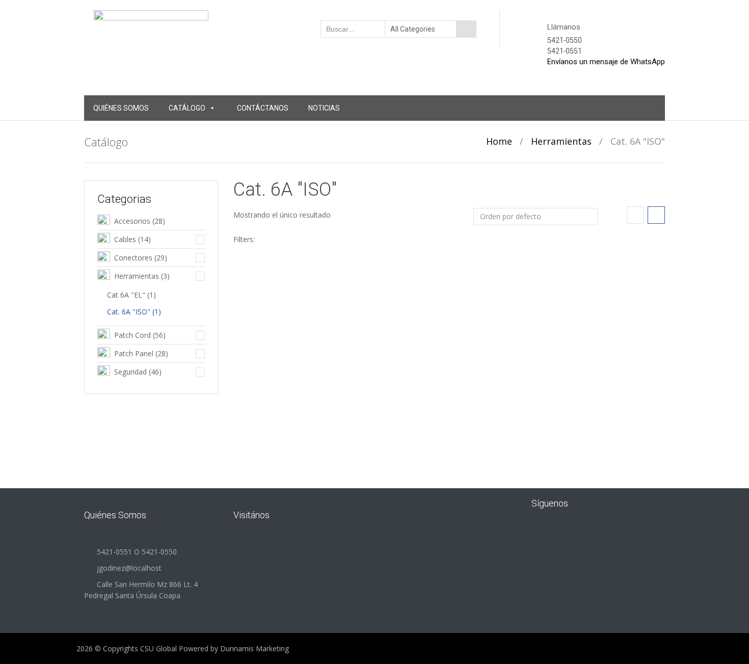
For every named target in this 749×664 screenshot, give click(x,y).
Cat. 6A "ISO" (128, 311)
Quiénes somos (121, 108)
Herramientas (561, 141)
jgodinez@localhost (129, 568)
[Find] (466, 29)
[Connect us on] (592, 503)
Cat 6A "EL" (126, 295)
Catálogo (187, 108)
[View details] (300, 318)
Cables (125, 239)
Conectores (133, 257)
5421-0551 (564, 51)
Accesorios (132, 221)
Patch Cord (132, 335)
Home (499, 141)
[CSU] (151, 28)
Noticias (324, 108)
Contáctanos (262, 108)
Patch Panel (133, 353)
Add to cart (339, 385)
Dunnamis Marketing (254, 648)
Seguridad (130, 372)
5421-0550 (564, 40)
